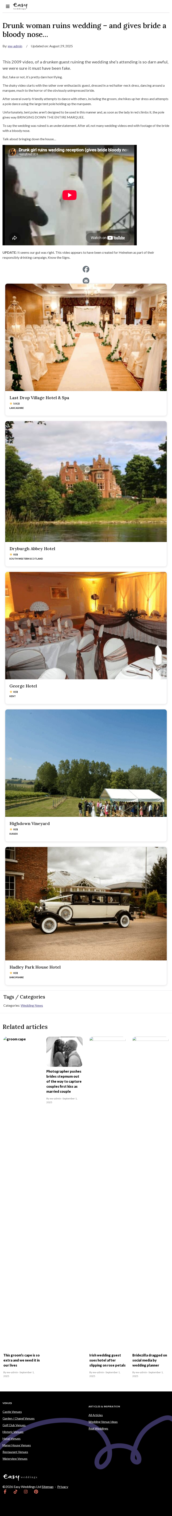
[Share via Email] (86, 280)
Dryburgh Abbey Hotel (32, 548)
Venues (7, 1403)
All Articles (96, 1415)
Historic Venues (13, 1432)
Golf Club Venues (14, 1425)
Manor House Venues (17, 1445)
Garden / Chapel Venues (19, 1418)
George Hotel (23, 686)
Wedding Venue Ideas (103, 1421)
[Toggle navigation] (8, 6)
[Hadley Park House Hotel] (86, 903)
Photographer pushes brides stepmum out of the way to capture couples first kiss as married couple (64, 1081)
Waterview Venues (15, 1458)
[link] (5, 1491)
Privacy (62, 1487)
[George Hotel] (86, 625)
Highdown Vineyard (29, 823)
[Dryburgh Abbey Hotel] (86, 481)
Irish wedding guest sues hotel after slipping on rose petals (107, 1360)
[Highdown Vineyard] (86, 763)
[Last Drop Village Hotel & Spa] (86, 337)
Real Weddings (98, 1428)
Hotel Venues (12, 1438)
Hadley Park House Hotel (35, 967)
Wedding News (32, 1005)
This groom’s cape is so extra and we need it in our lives (21, 1360)
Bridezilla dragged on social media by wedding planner (149, 1360)
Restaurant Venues (15, 1452)
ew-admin (15, 46)
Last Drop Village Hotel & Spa (39, 397)
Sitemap (47, 1487)
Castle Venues (12, 1411)
